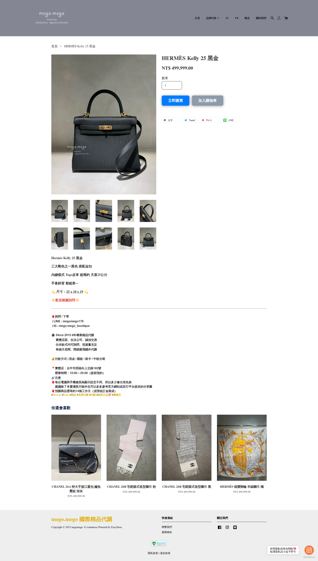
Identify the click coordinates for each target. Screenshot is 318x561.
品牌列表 (211, 18)
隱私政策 (153, 553)
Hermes (57, 395)
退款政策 (165, 553)
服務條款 (167, 532)
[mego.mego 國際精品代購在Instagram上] (227, 529)
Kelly (66, 395)
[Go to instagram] (309, 550)
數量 (165, 78)
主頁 (197, 18)
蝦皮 (247, 18)
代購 (93, 395)
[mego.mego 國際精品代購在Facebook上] (219, 529)
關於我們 (261, 18)
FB (236, 18)
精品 (73, 395)
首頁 (54, 46)
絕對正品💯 (104, 395)
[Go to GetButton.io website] (309, 557)
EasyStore (116, 527)
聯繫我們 (167, 527)
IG (227, 18)
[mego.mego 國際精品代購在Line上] (235, 529)
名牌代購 (83, 395)
